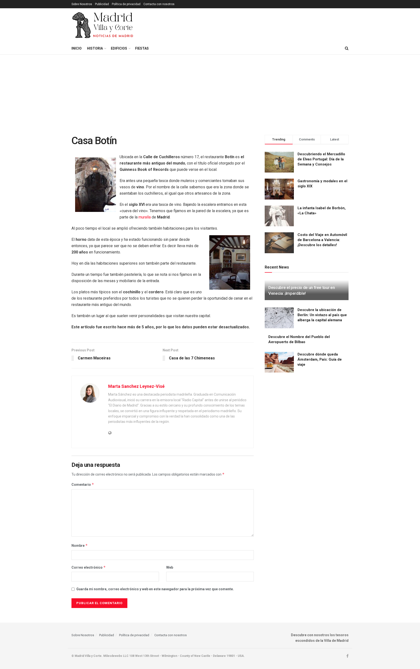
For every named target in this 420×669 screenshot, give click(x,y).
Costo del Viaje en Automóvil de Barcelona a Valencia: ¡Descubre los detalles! (322, 240)
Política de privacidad (126, 4)
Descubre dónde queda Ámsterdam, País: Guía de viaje (320, 359)
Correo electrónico (88, 567)
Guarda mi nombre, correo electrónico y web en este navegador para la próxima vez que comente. (155, 589)
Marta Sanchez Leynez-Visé (136, 386)
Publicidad (102, 4)
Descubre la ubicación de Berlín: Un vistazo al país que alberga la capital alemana (322, 315)
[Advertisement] (210, 91)
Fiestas (142, 48)
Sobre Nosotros (81, 4)
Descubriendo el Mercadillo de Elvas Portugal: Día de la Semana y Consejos (321, 159)
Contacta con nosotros (159, 4)
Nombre (79, 545)
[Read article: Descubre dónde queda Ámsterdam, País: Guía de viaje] (279, 362)
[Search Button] (347, 48)
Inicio (76, 48)
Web (169, 567)
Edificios (119, 48)
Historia (95, 48)
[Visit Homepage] (103, 25)
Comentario (82, 484)
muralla (145, 217)
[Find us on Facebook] (347, 656)
